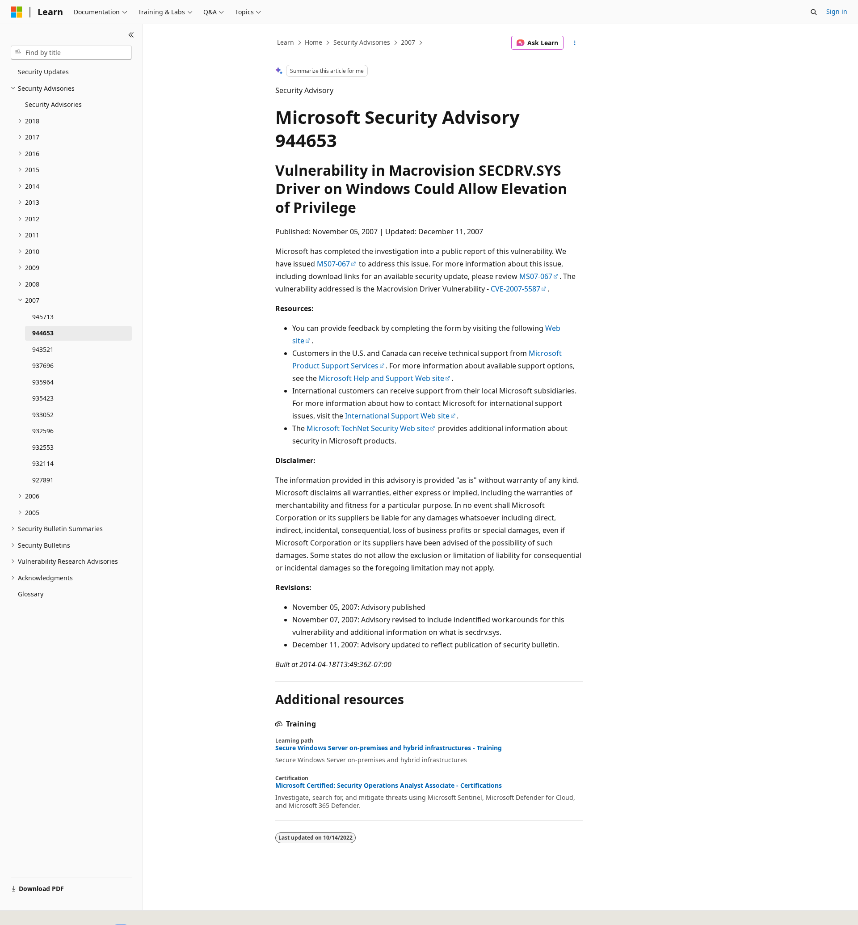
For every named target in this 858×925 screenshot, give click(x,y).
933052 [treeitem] (43, 414)
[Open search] (814, 12)
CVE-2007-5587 (515, 289)
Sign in (836, 11)
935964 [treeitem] (43, 382)
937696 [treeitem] (43, 365)
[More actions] (575, 43)
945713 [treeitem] (43, 317)
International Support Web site (397, 416)
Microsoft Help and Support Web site (381, 378)
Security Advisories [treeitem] (53, 104)
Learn (285, 42)
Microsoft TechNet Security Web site (368, 428)
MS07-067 (333, 264)
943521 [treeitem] (43, 349)
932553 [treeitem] (43, 447)
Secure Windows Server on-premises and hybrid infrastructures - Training (388, 748)
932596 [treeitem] (43, 431)
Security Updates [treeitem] (43, 72)
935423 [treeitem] (43, 398)
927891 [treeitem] (43, 480)
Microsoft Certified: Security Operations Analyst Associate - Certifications (388, 785)
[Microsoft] (16, 12)
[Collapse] (131, 35)
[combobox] (71, 53)
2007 (408, 42)
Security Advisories (361, 42)
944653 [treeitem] (43, 333)
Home (313, 42)
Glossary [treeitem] (30, 594)
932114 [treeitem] (43, 463)
